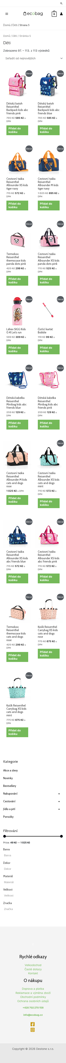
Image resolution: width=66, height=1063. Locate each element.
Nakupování (31, 794)
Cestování (31, 801)
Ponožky (8, 816)
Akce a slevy (10, 770)
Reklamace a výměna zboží (33, 993)
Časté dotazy (33, 969)
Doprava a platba (33, 988)
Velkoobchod (33, 965)
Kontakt (33, 973)
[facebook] (33, 1024)
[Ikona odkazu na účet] (61, 13)
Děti (14, 25)
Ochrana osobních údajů (33, 1001)
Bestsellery (9, 785)
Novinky (8, 778)
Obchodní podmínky (33, 997)
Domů (6, 25)
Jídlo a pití (31, 809)
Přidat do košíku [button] (14, 130)
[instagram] (33, 1029)
